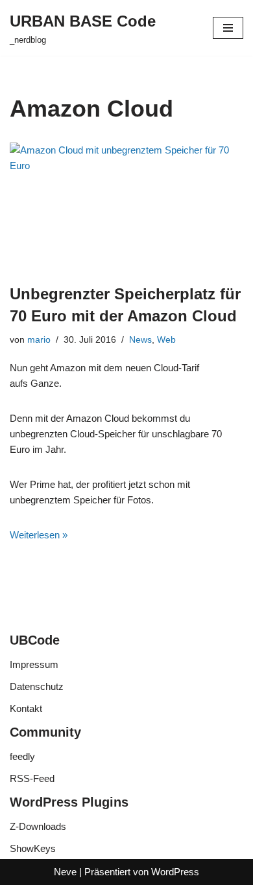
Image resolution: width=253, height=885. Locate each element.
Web (166, 340)
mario (39, 340)
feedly (22, 756)
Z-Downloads (38, 826)
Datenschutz (37, 686)
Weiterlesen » (38, 534)
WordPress (175, 871)
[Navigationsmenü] (228, 28)
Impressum (34, 664)
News (140, 340)
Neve (65, 871)
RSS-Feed (32, 778)
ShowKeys (33, 848)
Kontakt (26, 708)
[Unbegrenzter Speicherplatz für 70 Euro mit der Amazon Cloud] (126, 206)
